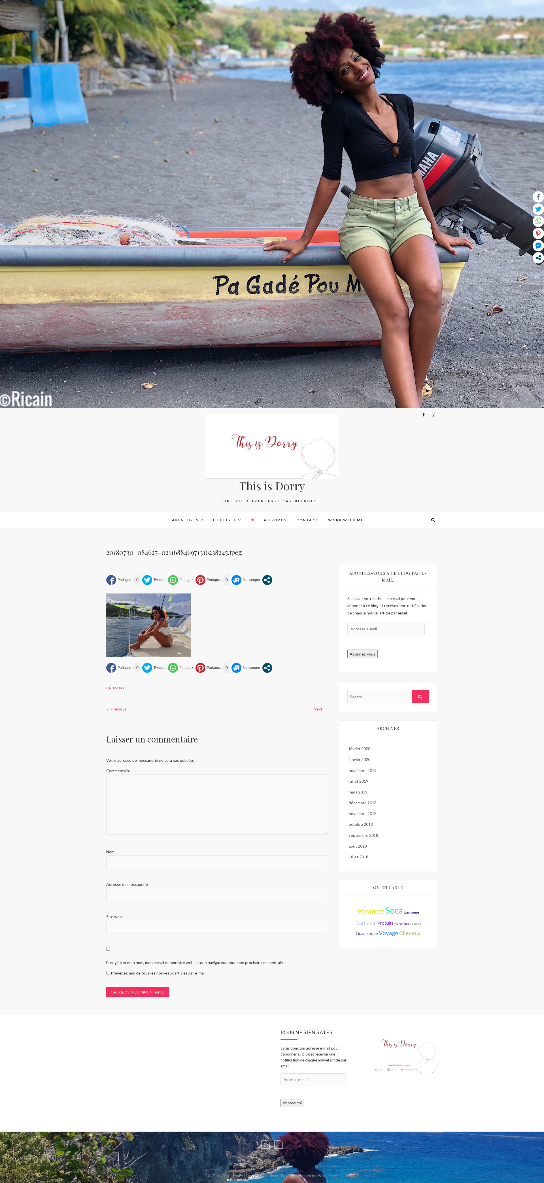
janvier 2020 (359, 759)
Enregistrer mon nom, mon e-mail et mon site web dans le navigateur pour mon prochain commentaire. (195, 962)
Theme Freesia (281, 1175)
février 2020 (359, 748)
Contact (307, 520)
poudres (415, 923)
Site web (114, 916)
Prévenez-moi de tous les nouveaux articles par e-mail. (158, 973)
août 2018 (358, 846)
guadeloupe (367, 933)
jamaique (411, 912)
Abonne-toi (292, 1103)
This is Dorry (272, 486)
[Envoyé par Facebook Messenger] (245, 580)
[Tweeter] (154, 580)
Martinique (401, 923)
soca (394, 910)
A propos (275, 520)
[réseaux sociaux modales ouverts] (267, 580)
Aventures (185, 520)
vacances (370, 911)
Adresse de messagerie (127, 884)
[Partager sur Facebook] (118, 580)
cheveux (409, 933)
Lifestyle (225, 520)
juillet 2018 (358, 856)
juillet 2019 (358, 781)
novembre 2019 (363, 770)
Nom (110, 851)
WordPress (327, 1175)
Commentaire (118, 770)
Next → (320, 709)
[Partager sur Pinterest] (208, 580)
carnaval (366, 922)
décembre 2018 (363, 802)
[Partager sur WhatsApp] (180, 580)
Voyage (388, 932)
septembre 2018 (363, 835)
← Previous (116, 709)
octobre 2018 (361, 824)
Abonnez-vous (362, 654)
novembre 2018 (363, 813)
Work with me (346, 520)
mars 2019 (358, 792)
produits (385, 923)
